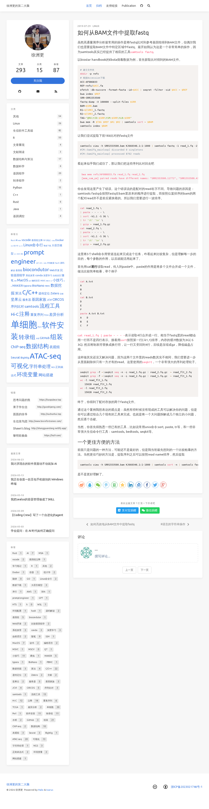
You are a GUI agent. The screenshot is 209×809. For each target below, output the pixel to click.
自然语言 (57, 275)
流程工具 (50, 306)
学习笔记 (47, 240)
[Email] (38, 91)
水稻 (37, 338)
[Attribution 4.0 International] (165, 787)
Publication (129, 5)
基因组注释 (37, 240)
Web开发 (55, 270)
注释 (24, 314)
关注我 (37, 80)
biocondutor (36, 269)
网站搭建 (46, 375)
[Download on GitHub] (141, 5)
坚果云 (16, 299)
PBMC (47, 286)
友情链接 (112, 5)
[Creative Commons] (154, 787)
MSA (19, 240)
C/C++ (30, 292)
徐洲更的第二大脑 (18, 5)
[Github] (20, 91)
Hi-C (15, 314)
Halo (40, 789)
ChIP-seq (18, 347)
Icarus (49, 789)
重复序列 (36, 314)
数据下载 (47, 246)
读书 (30, 281)
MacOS (22, 280)
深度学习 (47, 275)
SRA (22, 254)
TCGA (46, 315)
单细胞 (24, 324)
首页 (89, 5)
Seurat (15, 357)
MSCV (48, 281)
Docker (59, 240)
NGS (53, 367)
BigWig (25, 357)
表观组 (54, 347)
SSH (15, 281)
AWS (18, 254)
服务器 (26, 299)
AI (17, 240)
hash (57, 263)
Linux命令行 (33, 245)
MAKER (17, 285)
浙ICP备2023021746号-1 (186, 786)
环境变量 (27, 374)
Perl (39, 327)
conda (39, 275)
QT (51, 281)
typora (27, 285)
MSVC (42, 281)
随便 (20, 246)
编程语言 (36, 281)
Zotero (54, 293)
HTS (41, 263)
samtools (31, 306)
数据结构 (37, 346)
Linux (96, 26)
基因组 (19, 270)
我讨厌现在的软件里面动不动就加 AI (34, 463)
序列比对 (17, 306)
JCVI (49, 299)
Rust (13, 240)
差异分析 (56, 314)
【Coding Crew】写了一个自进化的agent (37, 515)
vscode (26, 240)
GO (22, 246)
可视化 (20, 365)
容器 (12, 246)
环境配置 (50, 263)
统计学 (15, 246)
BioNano (38, 285)
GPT (37, 263)
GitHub (45, 338)
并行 (15, 254)
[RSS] (56, 91)
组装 (56, 336)
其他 (53, 240)
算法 (18, 293)
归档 (99, 5)
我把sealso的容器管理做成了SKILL (32, 499)
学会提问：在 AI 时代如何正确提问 (32, 530)
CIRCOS (58, 299)
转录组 (27, 337)
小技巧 (58, 280)
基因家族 (39, 299)
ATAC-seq (45, 356)
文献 (61, 294)
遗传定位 (44, 293)
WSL (45, 263)
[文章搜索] (148, 5)
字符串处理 (40, 366)
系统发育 (30, 275)
